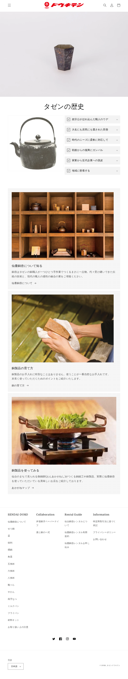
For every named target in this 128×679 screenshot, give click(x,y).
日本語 (14, 666)
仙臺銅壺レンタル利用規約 (76, 534)
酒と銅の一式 (43, 532)
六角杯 (11, 571)
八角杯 (11, 578)
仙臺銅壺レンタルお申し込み (77, 545)
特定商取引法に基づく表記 (104, 523)
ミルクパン (13, 606)
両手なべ (12, 599)
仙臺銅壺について (22, 283)
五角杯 (11, 564)
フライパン (13, 613)
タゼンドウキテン (113, 665)
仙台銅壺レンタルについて (76, 523)
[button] (9, 5)
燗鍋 (10, 549)
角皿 (10, 556)
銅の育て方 (18, 385)
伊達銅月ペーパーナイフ (47, 523)
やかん (11, 592)
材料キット (13, 620)
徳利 (10, 542)
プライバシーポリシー (104, 532)
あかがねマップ (21, 488)
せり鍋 (11, 528)
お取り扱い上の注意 (18, 627)
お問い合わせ (100, 539)
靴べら (11, 585)
